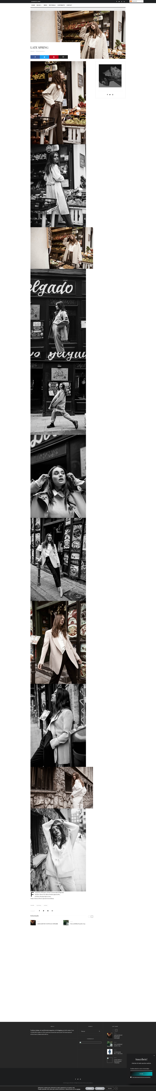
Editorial (32, 51)
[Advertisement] (52, 1052)
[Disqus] (61, 951)
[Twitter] (119, 1)
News (45, 5)
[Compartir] (35, 57)
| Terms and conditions (88, 1082)
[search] (99, 1031)
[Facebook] (117, 1)
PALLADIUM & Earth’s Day (77, 924)
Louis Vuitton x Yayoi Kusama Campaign (118, 1061)
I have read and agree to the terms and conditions (141, 1077)
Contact (69, 5)
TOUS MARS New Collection (118, 1052)
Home (33, 5)
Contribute (61, 5)
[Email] (63, 57)
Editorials (52, 5)
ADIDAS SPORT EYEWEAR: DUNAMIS (47, 924)
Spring (45, 905)
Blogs (38, 5)
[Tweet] (44, 57)
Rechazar (99, 1088)
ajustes (78, 1089)
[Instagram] (121, 1)
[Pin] (53, 57)
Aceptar (90, 1088)
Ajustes (110, 1088)
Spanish (134, 1)
